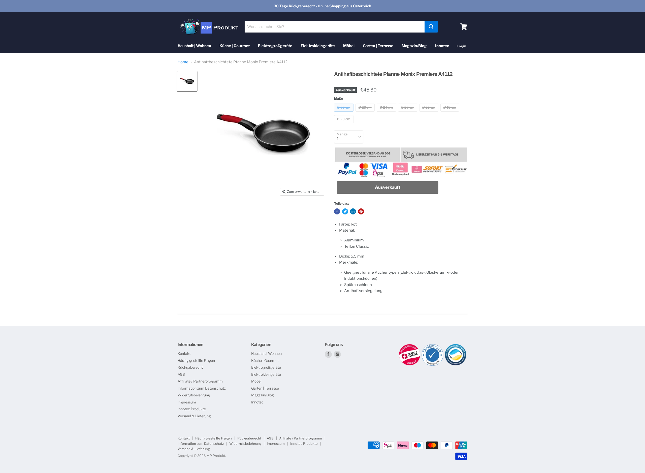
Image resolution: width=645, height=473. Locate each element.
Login (461, 46)
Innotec (442, 46)
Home (183, 62)
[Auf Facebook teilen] (337, 211)
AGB (181, 374)
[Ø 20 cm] (344, 124)
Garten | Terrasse (378, 46)
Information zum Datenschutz (202, 388)
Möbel (348, 46)
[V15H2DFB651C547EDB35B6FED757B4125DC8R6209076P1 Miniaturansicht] (187, 81)
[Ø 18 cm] (450, 113)
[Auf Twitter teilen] (345, 211)
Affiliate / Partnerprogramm (200, 381)
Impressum (187, 402)
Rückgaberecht (190, 367)
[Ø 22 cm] (429, 113)
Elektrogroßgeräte (275, 46)
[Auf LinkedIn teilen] (353, 211)
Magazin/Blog (414, 46)
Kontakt (184, 353)
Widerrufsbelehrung (194, 395)
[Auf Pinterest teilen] (361, 211)
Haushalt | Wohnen (194, 46)
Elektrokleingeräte (318, 46)
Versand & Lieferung (194, 416)
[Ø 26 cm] (408, 113)
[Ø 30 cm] (344, 113)
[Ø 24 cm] (387, 113)
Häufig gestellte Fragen (196, 360)
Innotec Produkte (192, 409)
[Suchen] (431, 27)
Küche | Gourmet (234, 46)
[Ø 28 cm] (366, 113)
